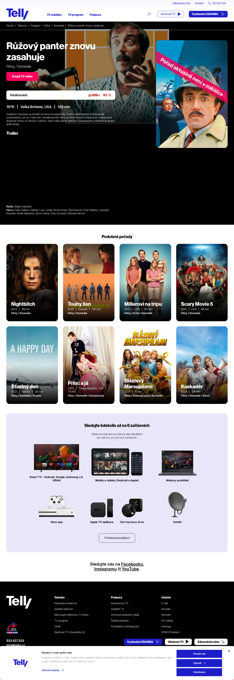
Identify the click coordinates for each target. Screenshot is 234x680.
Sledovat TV (168, 14)
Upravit (197, 663)
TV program (75, 15)
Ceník (57, 626)
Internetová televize (65, 603)
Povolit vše (199, 653)
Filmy (47, 25)
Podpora (95, 15)
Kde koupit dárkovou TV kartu (71, 614)
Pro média (167, 620)
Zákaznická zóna (181, 3)
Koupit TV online (22, 76)
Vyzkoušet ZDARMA (205, 14)
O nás (164, 603)
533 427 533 (15, 640)
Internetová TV (119, 603)
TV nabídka (54, 15)
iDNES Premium (170, 632)
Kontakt (199, 3)
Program (35, 25)
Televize (22, 25)
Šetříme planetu (120, 620)
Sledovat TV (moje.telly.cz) (69, 632)
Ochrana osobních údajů (125, 614)
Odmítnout (199, 672)
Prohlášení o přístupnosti (125, 626)
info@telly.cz (15, 645)
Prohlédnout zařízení (117, 538)
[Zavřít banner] (229, 651)
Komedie (59, 25)
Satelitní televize (63, 609)
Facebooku (132, 564)
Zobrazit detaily (50, 670)
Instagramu (105, 568)
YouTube (130, 568)
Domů (9, 25)
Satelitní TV (117, 609)
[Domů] (17, 14)
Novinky (166, 614)
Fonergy (166, 626)
